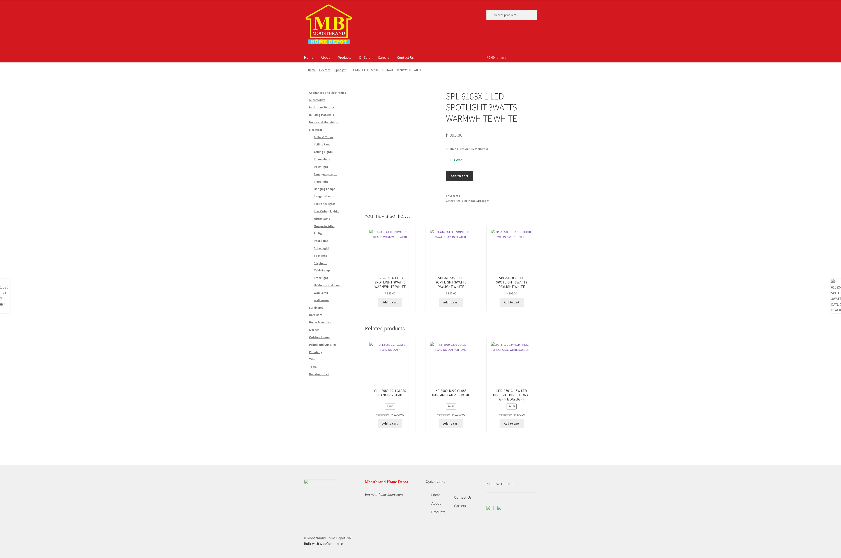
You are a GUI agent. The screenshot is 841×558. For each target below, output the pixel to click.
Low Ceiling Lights (326, 211)
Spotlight (340, 70)
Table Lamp (322, 270)
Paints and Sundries (322, 345)
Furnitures (316, 308)
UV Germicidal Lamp (327, 285)
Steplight (320, 263)
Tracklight (321, 278)
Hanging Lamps (324, 189)
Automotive (317, 100)
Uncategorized (319, 374)
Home (308, 57)
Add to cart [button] (390, 302)
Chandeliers (322, 159)
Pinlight (319, 233)
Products (344, 57)
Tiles (312, 359)
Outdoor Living (319, 337)
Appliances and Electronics (327, 93)
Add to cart (459, 176)
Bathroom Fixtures (322, 107)
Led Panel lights (325, 204)
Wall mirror (321, 300)
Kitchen (314, 330)
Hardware (315, 315)
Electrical (325, 70)
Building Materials (321, 115)
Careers (383, 57)
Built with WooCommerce (323, 543)
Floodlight (321, 182)
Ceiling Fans (322, 144)
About (325, 57)
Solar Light (321, 248)
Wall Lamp (321, 293)
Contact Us (405, 57)
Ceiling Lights (323, 152)
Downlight (321, 167)
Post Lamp (321, 241)
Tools (313, 367)
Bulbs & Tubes (323, 137)
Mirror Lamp (322, 219)
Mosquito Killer (324, 226)
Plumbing (315, 352)
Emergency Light (325, 174)
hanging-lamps (324, 196)
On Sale (364, 57)
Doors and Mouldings (323, 122)
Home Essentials (320, 322)
